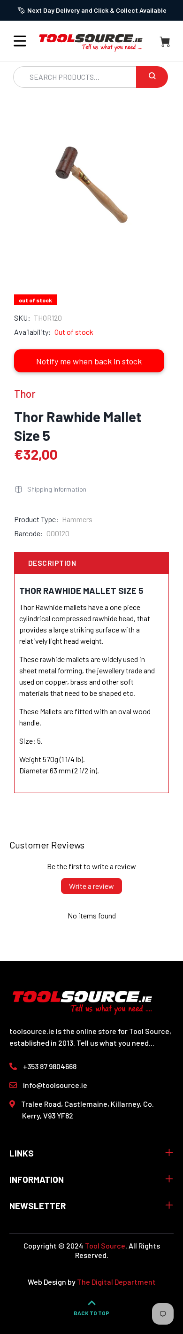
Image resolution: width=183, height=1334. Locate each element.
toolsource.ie (31, 1030)
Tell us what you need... (115, 1042)
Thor (25, 393)
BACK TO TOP (91, 1313)
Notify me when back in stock (89, 361)
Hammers (77, 519)
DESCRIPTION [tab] (52, 562)
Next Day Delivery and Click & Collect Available (97, 10)
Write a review (91, 885)
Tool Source (105, 1245)
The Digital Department (116, 1281)
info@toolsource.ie (55, 1084)
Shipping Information (56, 489)
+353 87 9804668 (49, 1066)
